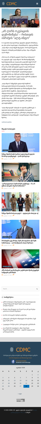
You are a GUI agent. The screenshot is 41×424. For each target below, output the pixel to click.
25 (9, 386)
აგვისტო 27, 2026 (7, 158)
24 (3, 386)
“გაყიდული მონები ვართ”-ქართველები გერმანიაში (19, 324)
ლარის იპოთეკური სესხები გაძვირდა (15, 315)
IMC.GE (23, 412)
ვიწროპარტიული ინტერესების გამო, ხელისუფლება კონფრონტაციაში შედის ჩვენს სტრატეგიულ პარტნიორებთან (19, 303)
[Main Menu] (37, 4)
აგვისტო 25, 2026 (7, 245)
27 (20, 386)
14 (26, 380)
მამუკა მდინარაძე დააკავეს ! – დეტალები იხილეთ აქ (20, 213)
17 (3, 383)
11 (9, 380)
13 (20, 380)
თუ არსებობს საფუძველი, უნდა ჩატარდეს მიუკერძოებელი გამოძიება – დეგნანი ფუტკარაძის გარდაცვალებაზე (19, 330)
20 (20, 383)
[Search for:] (20, 289)
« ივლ (20, 394)
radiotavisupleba (7, 122)
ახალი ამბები (7, 150)
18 (9, 383)
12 (14, 380)
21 (26, 383)
